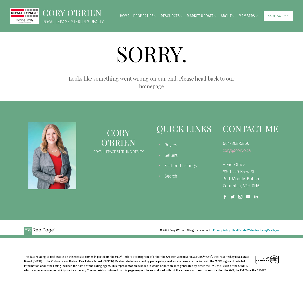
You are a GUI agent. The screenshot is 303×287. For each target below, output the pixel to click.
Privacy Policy (221, 230)
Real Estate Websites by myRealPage (255, 230)
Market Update (200, 16)
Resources (170, 16)
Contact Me (278, 16)
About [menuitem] (226, 16)
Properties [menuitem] (143, 16)
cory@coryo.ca (237, 150)
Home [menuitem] (125, 16)
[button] (278, 16)
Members (247, 16)
